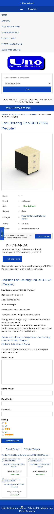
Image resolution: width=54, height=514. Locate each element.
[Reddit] (24, 275)
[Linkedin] (29, 275)
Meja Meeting (8, 38)
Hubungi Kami (13, 259)
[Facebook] (3, 275)
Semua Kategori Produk (18, 108)
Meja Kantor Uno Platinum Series (23, 114)
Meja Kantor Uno (10, 27)
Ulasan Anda (7, 357)
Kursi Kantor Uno (10, 50)
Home (4, 15)
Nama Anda (7, 389)
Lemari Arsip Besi (10, 32)
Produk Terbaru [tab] (32, 449)
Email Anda (6, 399)
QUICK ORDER (44, 236)
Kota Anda (6, 409)
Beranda (4, 114)
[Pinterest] (35, 275)
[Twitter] (9, 275)
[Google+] (14, 275)
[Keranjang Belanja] (20, 9)
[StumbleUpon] (40, 275)
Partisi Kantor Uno (11, 44)
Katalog (5, 21)
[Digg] (19, 275)
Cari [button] (28, 89)
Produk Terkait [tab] (12, 449)
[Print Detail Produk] (45, 275)
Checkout (32, 9)
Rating (4, 420)
